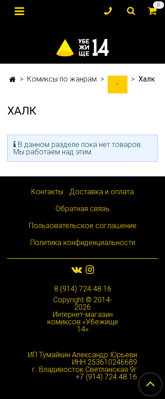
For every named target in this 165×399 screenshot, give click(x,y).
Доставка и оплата (101, 191)
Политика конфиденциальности (82, 242)
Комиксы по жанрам (62, 79)
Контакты (47, 191)
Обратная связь (82, 208)
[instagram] (90, 270)
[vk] (77, 270)
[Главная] (12, 79)
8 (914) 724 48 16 (82, 288)
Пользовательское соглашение (83, 225)
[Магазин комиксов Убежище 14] (82, 45)
